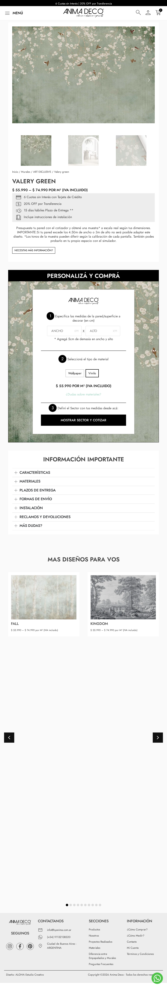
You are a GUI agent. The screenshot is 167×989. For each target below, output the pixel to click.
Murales (25, 172)
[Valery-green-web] (83, 74)
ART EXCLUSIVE (42, 172)
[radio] (75, 373)
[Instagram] (9, 946)
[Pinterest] (30, 946)
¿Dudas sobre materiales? (83, 394)
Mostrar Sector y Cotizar (83, 420)
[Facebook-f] (19, 946)
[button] (13, 13)
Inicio (15, 172)
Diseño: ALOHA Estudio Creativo (25, 975)
